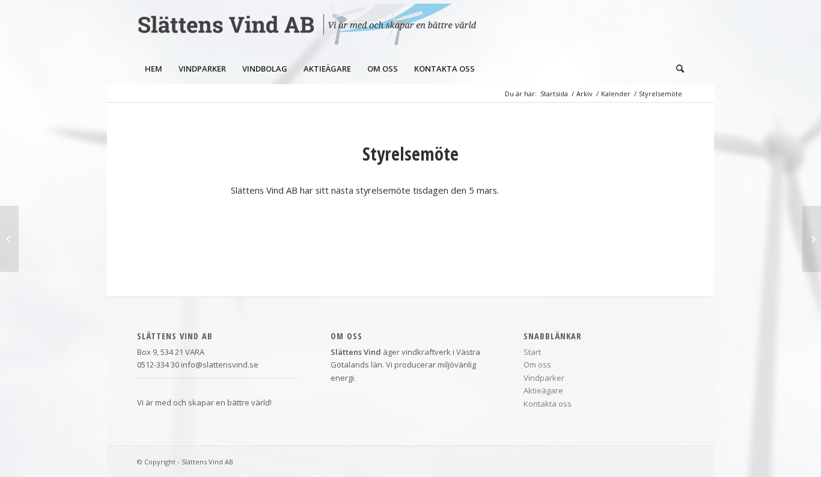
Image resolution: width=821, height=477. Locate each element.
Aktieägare (543, 390)
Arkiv (584, 93)
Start (532, 351)
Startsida (554, 93)
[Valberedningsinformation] (9, 239)
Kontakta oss (547, 403)
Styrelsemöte (410, 153)
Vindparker (543, 377)
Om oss (537, 364)
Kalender (615, 93)
